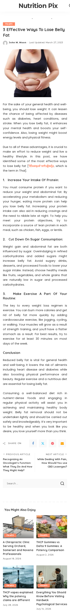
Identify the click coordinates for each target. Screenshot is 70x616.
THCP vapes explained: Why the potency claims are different (18, 596)
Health (9, 24)
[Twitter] (43, 443)
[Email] (62, 443)
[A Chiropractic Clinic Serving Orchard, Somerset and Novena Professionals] (18, 526)
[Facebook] (33, 443)
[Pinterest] (52, 443)
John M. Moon (17, 42)
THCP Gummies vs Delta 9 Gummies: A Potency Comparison (50, 546)
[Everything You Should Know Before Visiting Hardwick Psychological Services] (51, 576)
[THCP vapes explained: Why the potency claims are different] (18, 576)
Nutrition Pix (38, 6)
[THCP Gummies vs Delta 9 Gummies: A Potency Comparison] (51, 526)
